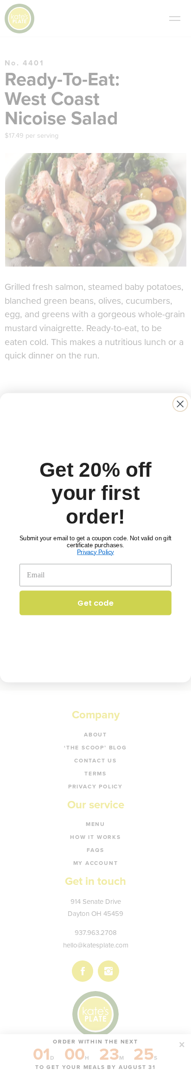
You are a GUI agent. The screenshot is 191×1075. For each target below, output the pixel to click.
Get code (95, 602)
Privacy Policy (95, 551)
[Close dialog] (180, 404)
